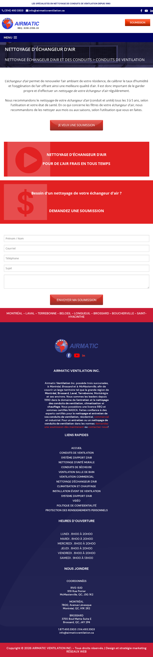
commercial (101, 416)
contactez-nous (98, 427)
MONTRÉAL (15, 313)
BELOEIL (66, 313)
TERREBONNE (47, 313)
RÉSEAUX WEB (76, 651)
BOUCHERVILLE (123, 313)
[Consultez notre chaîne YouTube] (147, 11)
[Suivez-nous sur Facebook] (141, 11)
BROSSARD (101, 313)
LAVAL (30, 313)
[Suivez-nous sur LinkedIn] (151, 11)
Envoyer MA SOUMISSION (76, 300)
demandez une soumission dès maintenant (76, 425)
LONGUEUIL (82, 313)
